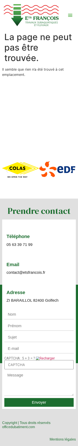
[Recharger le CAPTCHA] (45, 358)
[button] (70, 15)
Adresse (15, 292)
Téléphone (18, 236)
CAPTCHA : (19, 358)
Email (12, 264)
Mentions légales (63, 439)
